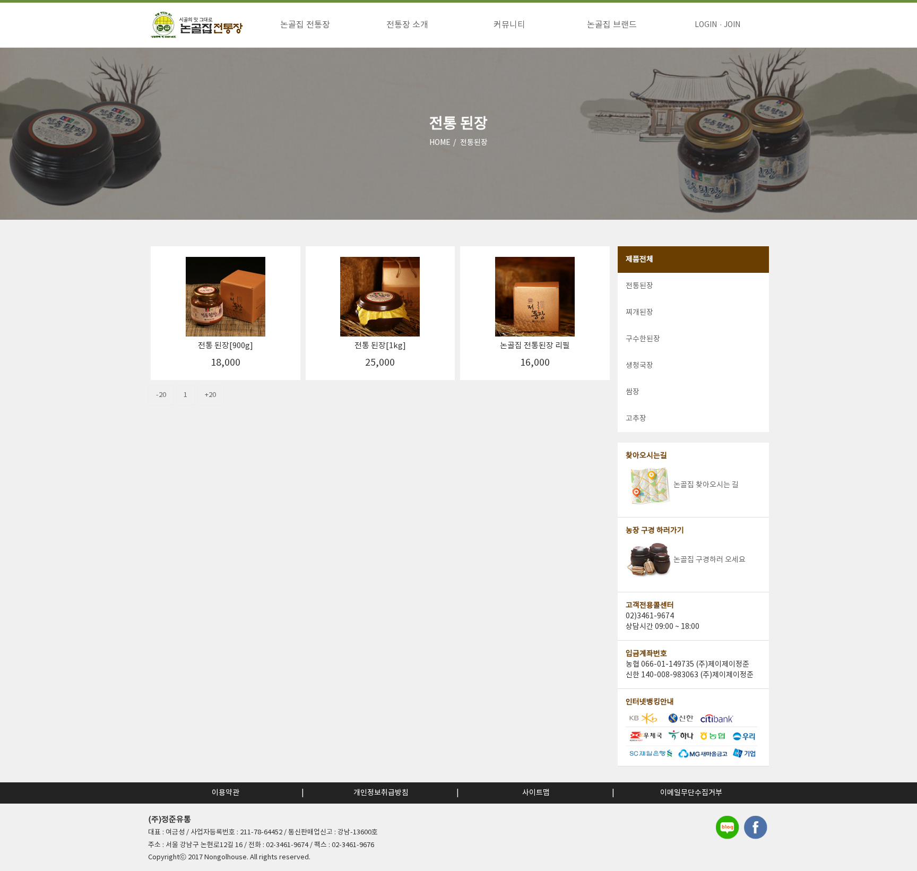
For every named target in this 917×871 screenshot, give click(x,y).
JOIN (732, 25)
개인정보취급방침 (381, 793)
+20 (210, 395)
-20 (161, 395)
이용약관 (225, 793)
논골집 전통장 (305, 25)
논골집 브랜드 (612, 25)
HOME (440, 143)
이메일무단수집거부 (691, 793)
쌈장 (632, 392)
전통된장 (474, 143)
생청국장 (639, 365)
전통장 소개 (407, 25)
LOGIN (706, 25)
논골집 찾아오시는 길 (706, 485)
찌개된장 (639, 312)
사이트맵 (536, 793)
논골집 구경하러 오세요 (709, 560)
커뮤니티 (509, 25)
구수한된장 (643, 339)
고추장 (636, 419)
